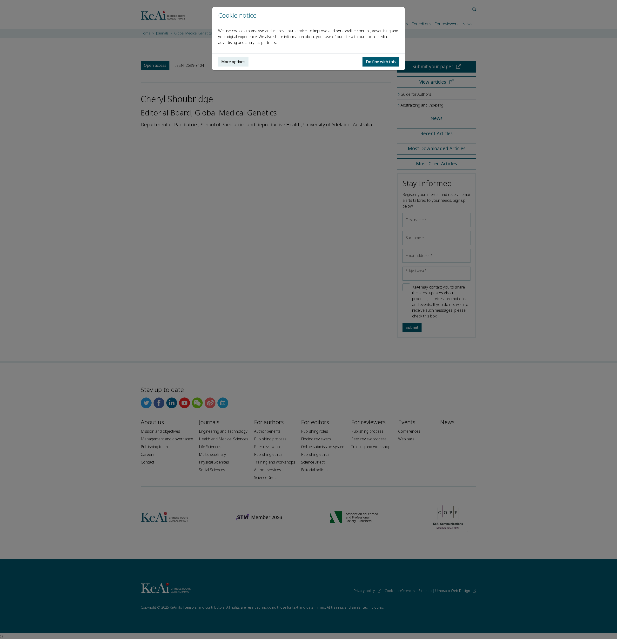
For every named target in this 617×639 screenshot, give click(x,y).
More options (233, 62)
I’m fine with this (381, 62)
